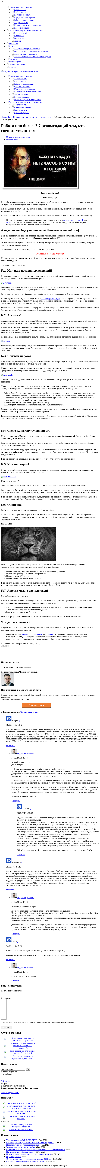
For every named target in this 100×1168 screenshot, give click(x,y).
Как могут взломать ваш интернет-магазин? (25, 1161)
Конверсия (19, 38)
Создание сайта (21, 23)
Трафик (17, 41)
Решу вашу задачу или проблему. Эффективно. (22, 1057)
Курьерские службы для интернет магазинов (21, 1125)
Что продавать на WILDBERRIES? (21, 1140)
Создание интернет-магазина (27, 49)
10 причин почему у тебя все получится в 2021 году (29, 1159)
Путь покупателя (13, 1156)
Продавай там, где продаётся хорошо (22, 1145)
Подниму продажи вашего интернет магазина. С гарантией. (23, 1045)
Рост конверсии (21, 110)
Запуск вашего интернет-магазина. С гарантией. (23, 1039)
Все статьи (13, 43)
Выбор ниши (20, 12)
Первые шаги (20, 9)
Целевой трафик (21, 112)
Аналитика (19, 36)
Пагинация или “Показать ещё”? (20, 1152)
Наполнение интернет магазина (28, 25)
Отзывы (12, 67)
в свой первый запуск (50, 298)
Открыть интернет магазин (21, 7)
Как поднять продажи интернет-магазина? (21, 1112)
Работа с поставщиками (24, 20)
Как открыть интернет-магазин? (21, 1103)
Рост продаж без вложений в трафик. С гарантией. (23, 1052)
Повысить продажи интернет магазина (26, 30)
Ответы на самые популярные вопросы (21, 1117)
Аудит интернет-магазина (25, 54)
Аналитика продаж (22, 107)
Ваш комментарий (29, 712)
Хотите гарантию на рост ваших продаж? (32, 56)
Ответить (10, 745)
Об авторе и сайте (17, 64)
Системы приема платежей (21, 1129)
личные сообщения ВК (73, 220)
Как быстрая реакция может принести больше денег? (30, 1142)
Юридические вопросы (24, 17)
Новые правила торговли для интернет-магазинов (28, 1154)
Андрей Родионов (25, 753)
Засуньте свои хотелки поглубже (20, 1147)
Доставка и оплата (22, 15)
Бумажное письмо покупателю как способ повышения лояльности (35, 1149)
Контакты (13, 59)
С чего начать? (20, 33)
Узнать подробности (10, 1092)
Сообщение (6, 998)
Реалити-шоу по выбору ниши (27, 99)
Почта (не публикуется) (11, 991)
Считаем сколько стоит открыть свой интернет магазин (21, 1107)
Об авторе (5, 1081)
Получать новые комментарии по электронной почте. (50, 1023)
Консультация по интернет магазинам (31, 51)
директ (9, 222)
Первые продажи (21, 28)
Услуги (12, 46)
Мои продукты (15, 62)
